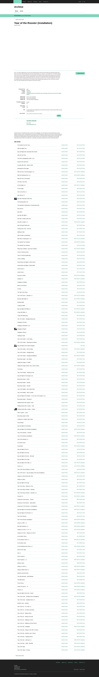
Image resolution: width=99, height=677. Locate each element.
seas (53, 93)
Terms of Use (76, 669)
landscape (38, 93)
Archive (58, 662)
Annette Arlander (32, 120)
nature (41, 93)
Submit (59, 115)
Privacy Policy (82, 669)
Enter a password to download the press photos (34, 113)
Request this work (81, 73)
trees (57, 93)
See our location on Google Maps (20, 669)
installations (29, 91)
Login (79, 1)
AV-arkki (17, 1)
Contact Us (82, 662)
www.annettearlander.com (31, 124)
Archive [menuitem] (24, 1)
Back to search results (20, 19)
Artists (21, 11)
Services (70, 662)
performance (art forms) (47, 93)
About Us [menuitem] (30, 1)
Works (16, 11)
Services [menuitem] (35, 1)
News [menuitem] (40, 1)
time (55, 93)
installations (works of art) (31, 93)
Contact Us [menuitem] (45, 1)
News (75, 662)
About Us (64, 662)
